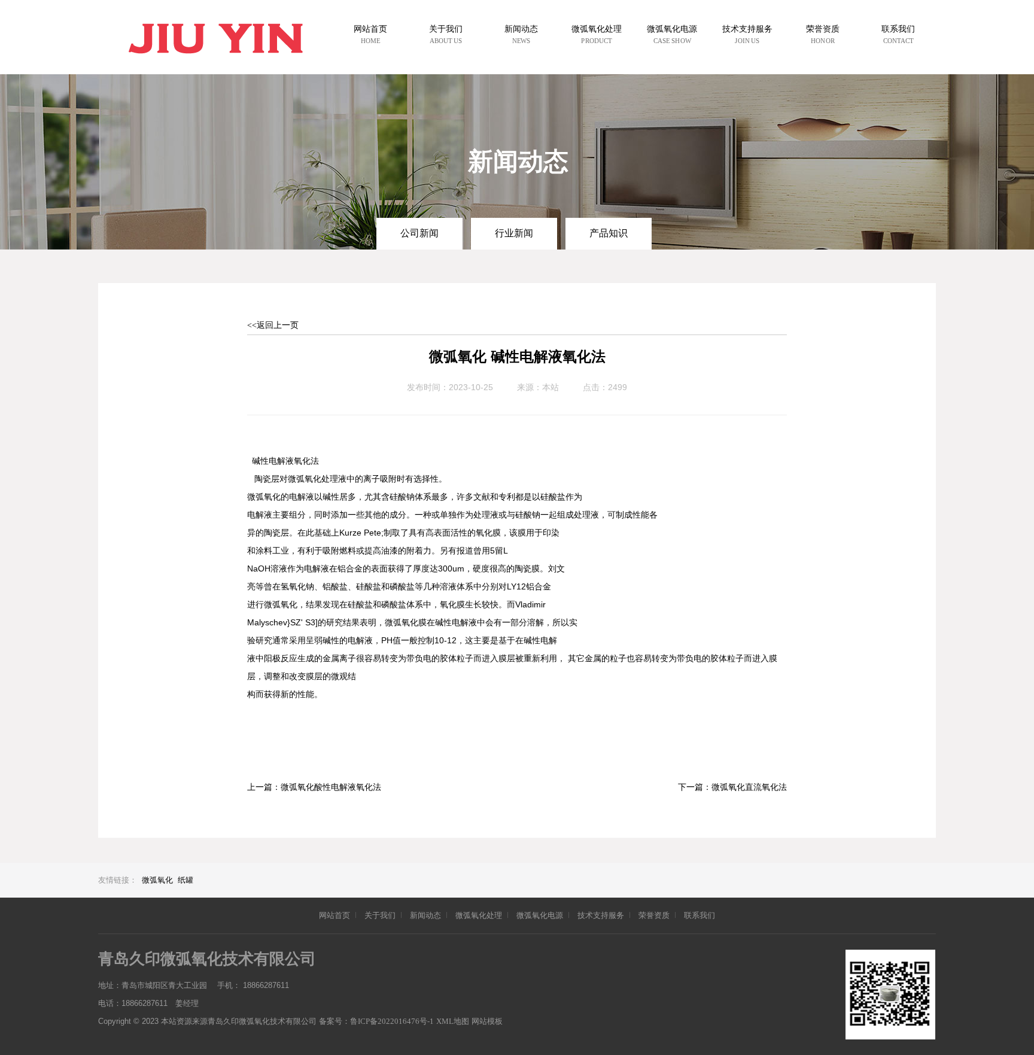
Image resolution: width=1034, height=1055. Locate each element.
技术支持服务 (600, 915)
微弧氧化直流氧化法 (749, 787)
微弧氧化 (157, 879)
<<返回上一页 (273, 325)
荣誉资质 (654, 915)
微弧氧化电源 (539, 915)
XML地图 (452, 1021)
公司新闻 (419, 233)
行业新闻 (514, 233)
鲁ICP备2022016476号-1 (392, 1021)
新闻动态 (425, 915)
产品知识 (608, 233)
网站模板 (487, 1021)
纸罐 (185, 879)
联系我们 (699, 915)
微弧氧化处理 (478, 915)
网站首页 (334, 915)
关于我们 (380, 915)
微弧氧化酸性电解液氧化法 (331, 787)
